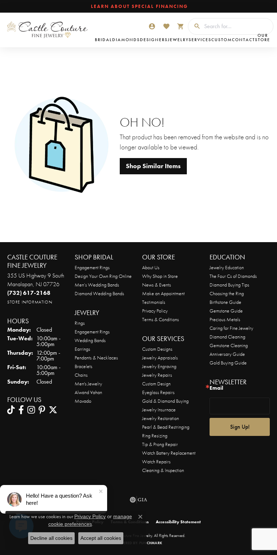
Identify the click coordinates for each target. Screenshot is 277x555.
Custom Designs (157, 349)
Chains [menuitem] (81, 375)
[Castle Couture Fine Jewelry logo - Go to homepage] (49, 30)
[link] (138, 6)
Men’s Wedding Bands (97, 284)
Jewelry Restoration (160, 418)
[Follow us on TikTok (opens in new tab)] (11, 410)
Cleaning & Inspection (163, 470)
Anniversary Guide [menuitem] (227, 354)
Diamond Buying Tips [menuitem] (229, 284)
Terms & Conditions (160, 319)
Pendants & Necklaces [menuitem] (96, 357)
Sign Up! (240, 427)
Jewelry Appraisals (160, 357)
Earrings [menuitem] (82, 349)
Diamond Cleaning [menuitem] (227, 336)
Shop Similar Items (153, 166)
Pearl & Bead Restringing (165, 427)
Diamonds (126, 40)
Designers (154, 40)
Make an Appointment (163, 293)
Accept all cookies (100, 538)
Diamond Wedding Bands (99, 293)
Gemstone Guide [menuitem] (226, 310)
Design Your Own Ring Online (103, 276)
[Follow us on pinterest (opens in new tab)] (42, 410)
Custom (221, 40)
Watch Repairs (156, 461)
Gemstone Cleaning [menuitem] (229, 345)
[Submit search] (194, 26)
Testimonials (153, 302)
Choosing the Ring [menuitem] (227, 293)
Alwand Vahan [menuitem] (88, 392)
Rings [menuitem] (80, 323)
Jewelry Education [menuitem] (227, 267)
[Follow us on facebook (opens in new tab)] (21, 410)
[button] (152, 26)
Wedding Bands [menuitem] (90, 340)
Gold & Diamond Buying (165, 401)
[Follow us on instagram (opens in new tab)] (31, 410)
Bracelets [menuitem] (83, 366)
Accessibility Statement (178, 522)
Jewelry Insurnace (159, 409)
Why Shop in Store (160, 276)
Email (216, 388)
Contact (243, 40)
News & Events (156, 284)
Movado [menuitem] (83, 401)
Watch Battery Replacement (168, 453)
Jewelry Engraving (159, 366)
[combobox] (237, 26)
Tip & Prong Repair (160, 444)
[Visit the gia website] (138, 499)
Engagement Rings (92, 267)
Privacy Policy (155, 310)
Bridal (103, 40)
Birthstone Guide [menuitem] (225, 302)
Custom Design (156, 383)
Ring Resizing (154, 435)
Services (200, 40)
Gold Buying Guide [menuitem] (228, 362)
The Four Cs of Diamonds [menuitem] (233, 276)
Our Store (262, 37)
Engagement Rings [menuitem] (92, 331)
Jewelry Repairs (157, 375)
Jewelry (178, 40)
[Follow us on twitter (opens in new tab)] (53, 410)
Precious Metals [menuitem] (225, 319)
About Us (150, 267)
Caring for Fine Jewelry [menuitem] (231, 328)
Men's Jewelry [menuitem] (88, 383)
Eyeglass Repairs (158, 392)
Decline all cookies (51, 538)
